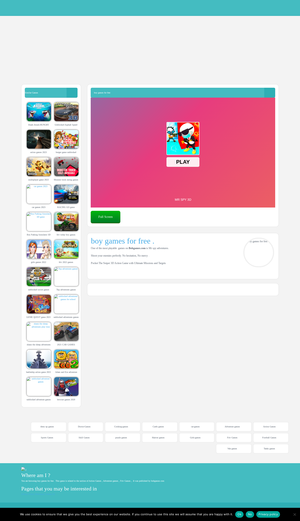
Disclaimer (39, 494)
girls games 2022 (38, 262)
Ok (239, 514)
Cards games (158, 426)
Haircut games (158, 437)
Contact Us (50, 494)
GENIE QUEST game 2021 (38, 317)
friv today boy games (66, 234)
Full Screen (105, 217)
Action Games (269, 426)
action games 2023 (38, 152)
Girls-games (195, 437)
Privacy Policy (27, 494)
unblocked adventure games (39, 399)
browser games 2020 (66, 399)
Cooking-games (121, 426)
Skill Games (84, 437)
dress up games (47, 426)
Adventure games (232, 426)
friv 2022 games (66, 262)
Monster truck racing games (66, 180)
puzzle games (121, 437)
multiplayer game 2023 (38, 180)
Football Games (269, 437)
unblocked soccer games (38, 289)
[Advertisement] (132, 46)
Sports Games (47, 437)
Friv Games (232, 437)
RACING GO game (66, 207)
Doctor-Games (84, 426)
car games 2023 (38, 207)
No (250, 514)
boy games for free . (122, 241)
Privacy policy (268, 514)
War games (232, 448)
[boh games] (261, 7)
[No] (294, 514)
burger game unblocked (66, 152)
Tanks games (269, 448)
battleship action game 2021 (38, 372)
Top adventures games (66, 289)
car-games (195, 426)
